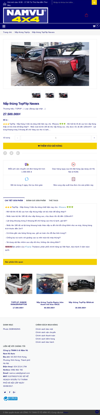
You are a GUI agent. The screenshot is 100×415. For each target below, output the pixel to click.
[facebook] (9, 392)
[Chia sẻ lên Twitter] (11, 153)
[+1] (18, 153)
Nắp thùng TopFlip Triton (81, 302)
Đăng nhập (65, 15)
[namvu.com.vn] (25, 15)
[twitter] (5, 392)
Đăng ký (76, 15)
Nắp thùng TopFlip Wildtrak (50, 302)
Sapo (66, 412)
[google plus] (14, 392)
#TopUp (28, 247)
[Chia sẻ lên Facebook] (5, 153)
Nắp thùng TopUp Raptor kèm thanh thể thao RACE (18, 303)
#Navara (62, 207)
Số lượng (6, 138)
